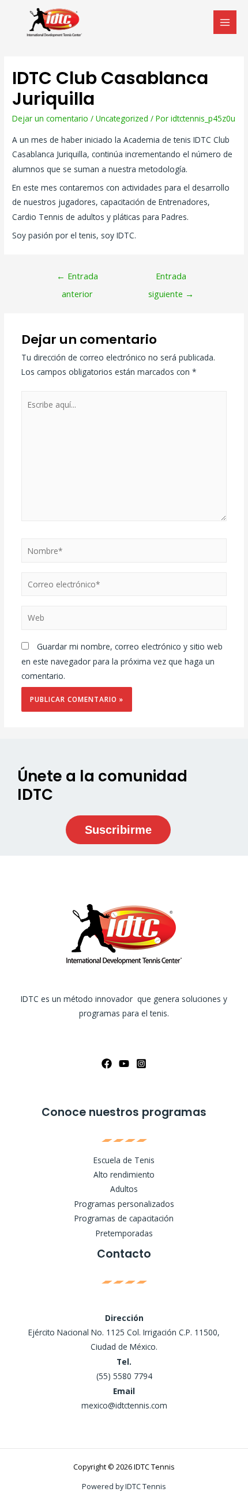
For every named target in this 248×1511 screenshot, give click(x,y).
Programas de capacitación (124, 1218)
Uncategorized (122, 118)
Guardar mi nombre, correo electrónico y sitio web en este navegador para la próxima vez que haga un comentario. (122, 661)
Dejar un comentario (50, 118)
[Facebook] (107, 1063)
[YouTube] (124, 1063)
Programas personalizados (124, 1203)
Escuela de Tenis (124, 1160)
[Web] (124, 619)
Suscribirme (118, 829)
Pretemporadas (124, 1233)
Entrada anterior (77, 278)
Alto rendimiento (124, 1174)
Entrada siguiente (171, 278)
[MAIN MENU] (225, 22)
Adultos (124, 1188)
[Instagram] (141, 1063)
